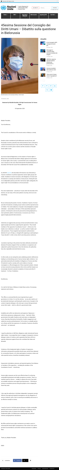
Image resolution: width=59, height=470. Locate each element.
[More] (30, 460)
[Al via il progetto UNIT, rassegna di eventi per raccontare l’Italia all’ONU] (42, 43)
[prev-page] (41, 81)
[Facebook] (42, 86)
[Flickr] (46, 86)
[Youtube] (51, 90)
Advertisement (45, 468)
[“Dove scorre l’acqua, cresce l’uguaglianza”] (42, 75)
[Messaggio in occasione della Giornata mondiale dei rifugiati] (42, 50)
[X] (47, 90)
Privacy (39, 468)
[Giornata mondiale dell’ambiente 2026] (42, 69)
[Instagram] (50, 86)
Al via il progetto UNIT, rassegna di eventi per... (51, 44)
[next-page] (44, 81)
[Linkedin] (55, 86)
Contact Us (52, 468)
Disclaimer (34, 468)
